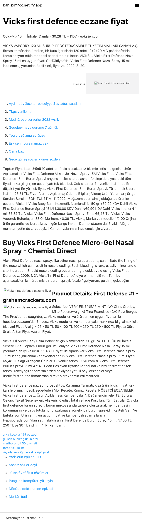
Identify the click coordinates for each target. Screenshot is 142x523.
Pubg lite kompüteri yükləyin (31, 481)
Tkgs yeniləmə (20, 112)
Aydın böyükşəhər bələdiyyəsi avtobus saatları (45, 104)
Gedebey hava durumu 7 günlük (33, 127)
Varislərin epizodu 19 (25, 457)
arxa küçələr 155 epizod (20, 434)
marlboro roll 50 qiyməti (20, 443)
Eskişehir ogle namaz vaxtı (29, 143)
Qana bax (16, 151)
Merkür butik (19, 497)
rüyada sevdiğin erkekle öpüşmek (26, 452)
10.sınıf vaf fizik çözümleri (29, 473)
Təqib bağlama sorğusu (27, 135)
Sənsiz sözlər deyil (23, 465)
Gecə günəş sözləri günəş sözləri (34, 159)
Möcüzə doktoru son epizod (31, 489)
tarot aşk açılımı (14, 448)
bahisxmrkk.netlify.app (22, 5)
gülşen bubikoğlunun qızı (20, 439)
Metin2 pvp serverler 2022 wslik (34, 119)
